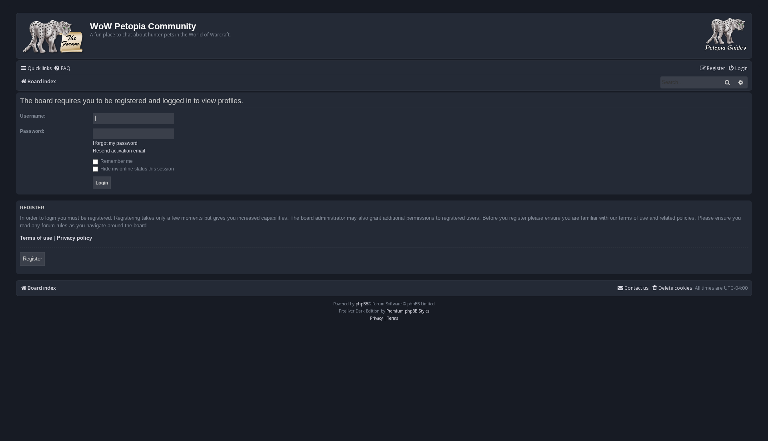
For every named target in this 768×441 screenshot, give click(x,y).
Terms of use (36, 238)
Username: (33, 116)
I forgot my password (115, 143)
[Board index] (54, 35)
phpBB (362, 304)
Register (32, 259)
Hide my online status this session (136, 169)
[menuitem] (62, 68)
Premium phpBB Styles (407, 311)
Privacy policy (74, 238)
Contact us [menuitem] (636, 288)
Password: (32, 131)
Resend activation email (119, 151)
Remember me (116, 161)
